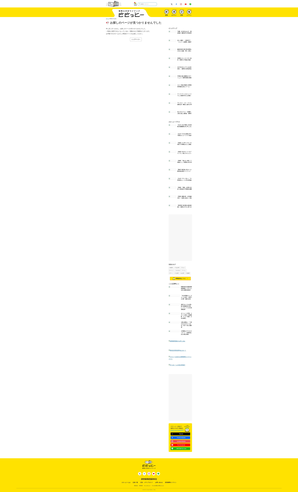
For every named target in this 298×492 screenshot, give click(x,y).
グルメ (183, 267)
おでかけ (178, 270)
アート (171, 273)
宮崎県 (188, 273)
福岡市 (171, 267)
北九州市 (177, 267)
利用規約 (141, 485)
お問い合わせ (159, 482)
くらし (184, 270)
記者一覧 (135, 482)
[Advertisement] (180, 237)
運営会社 (136, 485)
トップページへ (135, 39)
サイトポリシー (147, 485)
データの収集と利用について (158, 485)
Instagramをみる (181, 441)
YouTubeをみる (181, 445)
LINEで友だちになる (181, 448)
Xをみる (181, 433)
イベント (172, 270)
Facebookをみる (181, 437)
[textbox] (147, 4)
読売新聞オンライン (170, 482)
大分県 (177, 273)
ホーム (107, 18)
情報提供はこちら (181, 278)
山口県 (182, 273)
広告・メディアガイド (146, 482)
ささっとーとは (126, 482)
